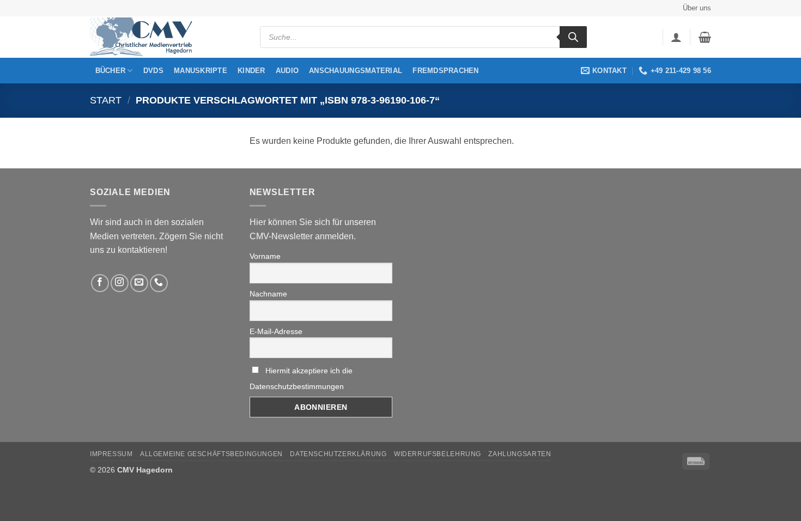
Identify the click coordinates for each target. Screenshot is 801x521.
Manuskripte (200, 70)
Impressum (111, 454)
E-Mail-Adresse (276, 331)
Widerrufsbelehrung (437, 454)
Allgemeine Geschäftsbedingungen (211, 454)
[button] (676, 37)
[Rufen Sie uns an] (159, 283)
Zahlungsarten (519, 454)
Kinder (251, 70)
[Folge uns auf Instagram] (120, 283)
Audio (287, 70)
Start (106, 100)
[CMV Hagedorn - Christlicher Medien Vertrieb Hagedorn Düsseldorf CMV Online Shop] (144, 37)
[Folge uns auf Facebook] (100, 283)
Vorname (265, 256)
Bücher (110, 70)
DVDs (153, 70)
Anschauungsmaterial (355, 70)
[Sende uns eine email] (139, 283)
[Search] (573, 37)
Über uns (697, 8)
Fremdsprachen (445, 70)
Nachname (268, 293)
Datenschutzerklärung (338, 454)
